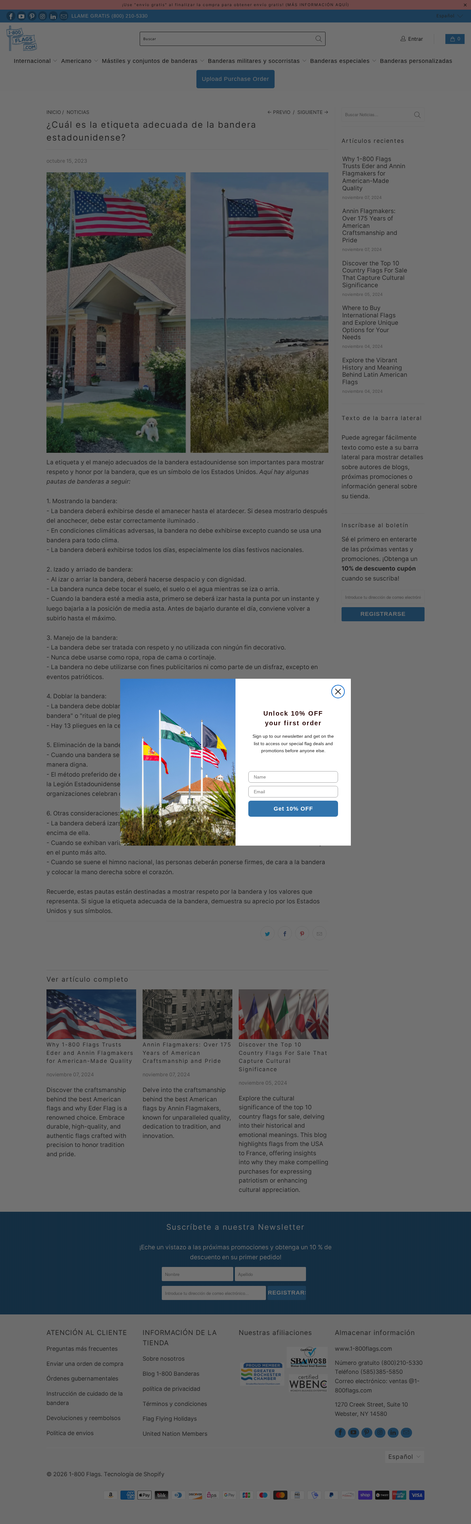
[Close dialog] (338, 691)
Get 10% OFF (293, 808)
